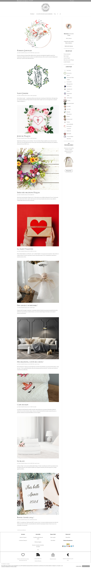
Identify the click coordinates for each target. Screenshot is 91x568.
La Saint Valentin (25, 249)
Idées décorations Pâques (28, 192)
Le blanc (21, 461)
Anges (33, 307)
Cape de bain (22, 404)
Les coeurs (34, 251)
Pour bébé (34, 406)
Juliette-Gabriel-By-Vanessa (23, 52)
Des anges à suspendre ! (27, 305)
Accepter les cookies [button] (86, 566)
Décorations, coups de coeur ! (30, 362)
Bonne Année (34, 519)
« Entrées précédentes (21, 530)
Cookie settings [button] (78, 566)
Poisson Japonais (24, 50)
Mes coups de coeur (36, 52)
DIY (33, 194)
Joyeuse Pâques (23, 136)
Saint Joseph (22, 93)
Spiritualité (35, 95)
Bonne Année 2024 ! (25, 517)
